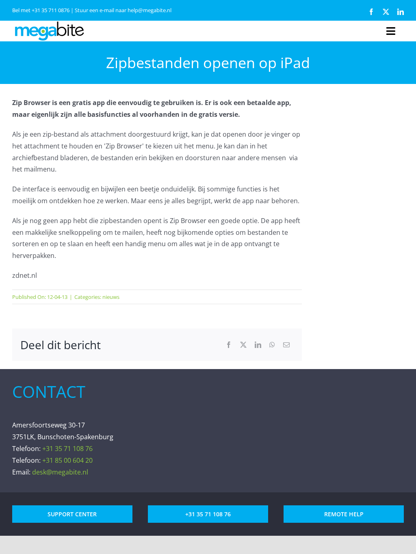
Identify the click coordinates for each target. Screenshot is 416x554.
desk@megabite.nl (60, 472)
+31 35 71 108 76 (67, 448)
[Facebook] (228, 345)
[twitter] (386, 12)
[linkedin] (400, 12)
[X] (243, 345)
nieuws (110, 297)
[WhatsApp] (272, 345)
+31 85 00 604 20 (67, 460)
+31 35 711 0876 (50, 10)
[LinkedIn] (258, 345)
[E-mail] (286, 345)
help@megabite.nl (149, 10)
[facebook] (371, 12)
